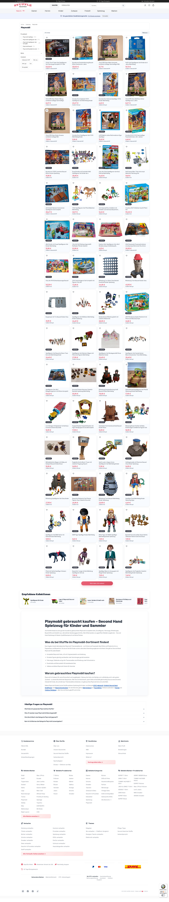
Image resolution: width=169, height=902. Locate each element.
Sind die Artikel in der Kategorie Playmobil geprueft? (41, 717)
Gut (31, 63)
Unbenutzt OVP (26, 60)
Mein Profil (121, 746)
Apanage (39, 800)
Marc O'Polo (40, 775)
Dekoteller (89, 797)
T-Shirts (56, 775)
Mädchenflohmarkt (51, 877)
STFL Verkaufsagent (64, 877)
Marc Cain (40, 790)
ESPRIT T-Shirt (123, 775)
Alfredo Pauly (41, 794)
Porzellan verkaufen (59, 831)
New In (20, 11)
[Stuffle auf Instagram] (23, 891)
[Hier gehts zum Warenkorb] (153, 5)
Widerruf (88, 757)
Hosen (56, 794)
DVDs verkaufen (58, 837)
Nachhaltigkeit (58, 761)
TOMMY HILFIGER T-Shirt (124, 782)
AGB (87, 749)
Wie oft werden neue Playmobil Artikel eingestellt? (41, 713)
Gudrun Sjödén (41, 787)
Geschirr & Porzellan (92, 794)
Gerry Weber (41, 784)
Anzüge (71, 787)
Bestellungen (122, 749)
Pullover (56, 778)
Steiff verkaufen (26, 849)
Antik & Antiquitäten (107, 794)
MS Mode (40, 809)
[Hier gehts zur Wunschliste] (149, 5)
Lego (22, 790)
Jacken (71, 778)
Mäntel (71, 781)
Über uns (56, 746)
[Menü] (166, 884)
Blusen (56, 784)
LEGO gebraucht (98, 685)
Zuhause (74, 11)
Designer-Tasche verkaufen (94, 834)
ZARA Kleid (121, 792)
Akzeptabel (25, 67)
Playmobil (24, 800)
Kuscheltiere (98, 688)
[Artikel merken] (46, 37)
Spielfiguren (48, 688)
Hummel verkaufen (59, 828)
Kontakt (23, 749)
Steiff (22, 778)
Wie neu (35, 60)
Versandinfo (25, 753)
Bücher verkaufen (26, 834)
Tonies (23, 797)
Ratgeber (89, 828)
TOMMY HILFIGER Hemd (139, 779)
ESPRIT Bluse (122, 799)
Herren (47, 11)
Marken (114, 11)
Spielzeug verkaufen (59, 834)
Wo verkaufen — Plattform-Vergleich (97, 831)
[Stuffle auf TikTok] (37, 891)
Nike (22, 806)
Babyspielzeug (87, 688)
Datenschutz (90, 746)
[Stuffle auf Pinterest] (33, 891)
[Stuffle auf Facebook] (28, 891)
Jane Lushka (40, 781)
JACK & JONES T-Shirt (125, 786)
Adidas (23, 803)
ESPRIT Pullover (139, 783)
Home (22, 24)
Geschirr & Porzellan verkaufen (31, 846)
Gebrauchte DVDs (106, 797)
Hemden (56, 787)
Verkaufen (66, 5)
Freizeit (87, 11)
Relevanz (145, 32)
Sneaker (71, 794)
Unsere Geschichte (59, 749)
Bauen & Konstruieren (61, 688)
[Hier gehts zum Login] (145, 5)
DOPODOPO (40, 806)
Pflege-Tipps (122, 828)
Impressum (89, 753)
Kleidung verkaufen (27, 828)
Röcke (71, 775)
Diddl (22, 775)
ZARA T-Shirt (122, 778)
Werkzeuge (104, 787)
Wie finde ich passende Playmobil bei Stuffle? (39, 709)
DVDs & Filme (105, 778)
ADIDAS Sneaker (139, 795)
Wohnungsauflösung (92, 878)
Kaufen (54, 5)
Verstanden (105, 16)
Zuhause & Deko (91, 790)
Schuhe (71, 790)
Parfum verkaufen (58, 840)
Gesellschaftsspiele (107, 781)
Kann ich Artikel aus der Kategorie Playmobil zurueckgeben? (43, 721)
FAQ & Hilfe (24, 746)
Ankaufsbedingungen (27, 757)
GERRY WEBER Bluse (140, 775)
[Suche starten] (123, 5)
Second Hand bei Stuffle (61, 753)
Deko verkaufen (26, 843)
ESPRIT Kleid (122, 795)
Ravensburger (25, 794)
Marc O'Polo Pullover (140, 786)
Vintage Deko (105, 790)
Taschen (88, 787)
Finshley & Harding (42, 797)
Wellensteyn (25, 809)
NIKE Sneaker (138, 792)
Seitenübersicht (58, 757)
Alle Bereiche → (106, 800)
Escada (39, 778)
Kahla (23, 787)
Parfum (103, 784)
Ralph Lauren (25, 812)
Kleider (56, 781)
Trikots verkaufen (26, 831)
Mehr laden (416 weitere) (97, 583)
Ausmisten (103, 878)
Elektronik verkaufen (92, 837)
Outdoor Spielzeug (50, 690)
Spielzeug (101, 11)
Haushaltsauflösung (105, 876)
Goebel (23, 784)
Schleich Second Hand (111, 685)
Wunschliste (122, 753)
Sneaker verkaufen (27, 840)
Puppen (117, 688)
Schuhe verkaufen (26, 837)
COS (38, 812)
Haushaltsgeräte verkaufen (61, 846)
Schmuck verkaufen (59, 843)
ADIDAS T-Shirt (123, 789)
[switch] (163, 895)
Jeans (55, 790)
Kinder (60, 11)
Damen (34, 11)
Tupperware (25, 781)
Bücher (103, 775)
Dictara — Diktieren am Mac (62, 764)
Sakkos (71, 784)
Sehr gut (24, 63)
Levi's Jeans (137, 789)
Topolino (39, 803)
